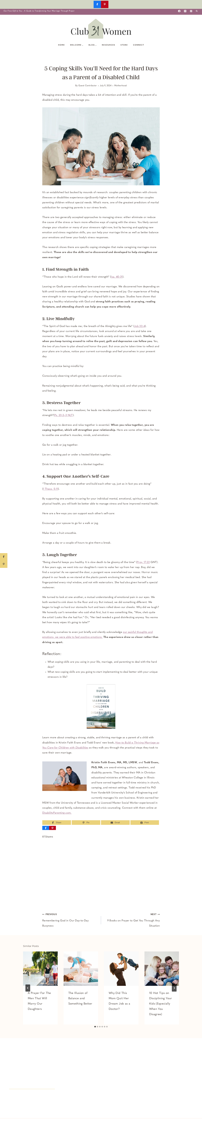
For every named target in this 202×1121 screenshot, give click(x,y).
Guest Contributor (87, 86)
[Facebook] (179, 11)
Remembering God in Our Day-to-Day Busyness (65, 920)
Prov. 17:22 (143, 562)
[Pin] (52, 828)
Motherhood (120, 86)
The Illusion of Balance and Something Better (80, 998)
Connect (138, 45)
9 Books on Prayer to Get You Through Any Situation (133, 920)
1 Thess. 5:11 (50, 489)
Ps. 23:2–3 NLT (63, 415)
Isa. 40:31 (117, 277)
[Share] (45, 828)
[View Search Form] (196, 11)
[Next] (174, 988)
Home (61, 45)
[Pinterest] (191, 11)
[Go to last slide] (27, 988)
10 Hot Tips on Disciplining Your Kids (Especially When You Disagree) (160, 1004)
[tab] (95, 1026)
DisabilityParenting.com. (57, 813)
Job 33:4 (139, 326)
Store (124, 45)
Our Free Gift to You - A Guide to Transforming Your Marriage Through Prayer (39, 11)
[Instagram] (185, 11)
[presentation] (40, 968)
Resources (108, 45)
